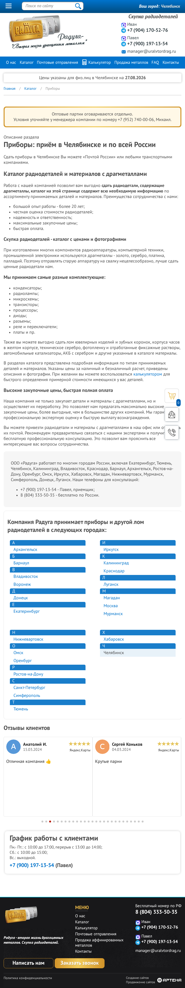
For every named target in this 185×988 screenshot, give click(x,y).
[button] (42, 821)
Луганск (111, 584)
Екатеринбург (26, 611)
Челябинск (170, 6)
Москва (111, 605)
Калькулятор (99, 62)
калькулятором (147, 374)
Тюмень (20, 709)
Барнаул (21, 563)
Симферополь (26, 695)
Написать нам (29, 963)
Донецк (20, 597)
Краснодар (114, 571)
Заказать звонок (79, 963)
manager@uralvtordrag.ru (151, 51)
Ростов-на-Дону (28, 674)
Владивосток (25, 576)
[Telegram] (123, 30)
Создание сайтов (137, 978)
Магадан (112, 597)
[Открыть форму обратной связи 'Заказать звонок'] (172, 432)
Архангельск (25, 549)
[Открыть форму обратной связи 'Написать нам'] (172, 414)
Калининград (116, 563)
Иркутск (111, 549)
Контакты (171, 62)
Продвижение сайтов (140, 982)
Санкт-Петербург (29, 687)
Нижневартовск (28, 639)
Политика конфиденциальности (28, 978)
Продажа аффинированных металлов (99, 943)
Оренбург (22, 660)
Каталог (26, 62)
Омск (18, 652)
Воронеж (22, 584)
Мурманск (113, 613)
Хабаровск (114, 639)
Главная (9, 88)
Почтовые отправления (57, 62)
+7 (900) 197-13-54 (147, 44)
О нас (11, 62)
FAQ (155, 62)
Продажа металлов (131, 62)
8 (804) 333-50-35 (156, 912)
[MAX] (123, 24)
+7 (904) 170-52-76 (147, 30)
